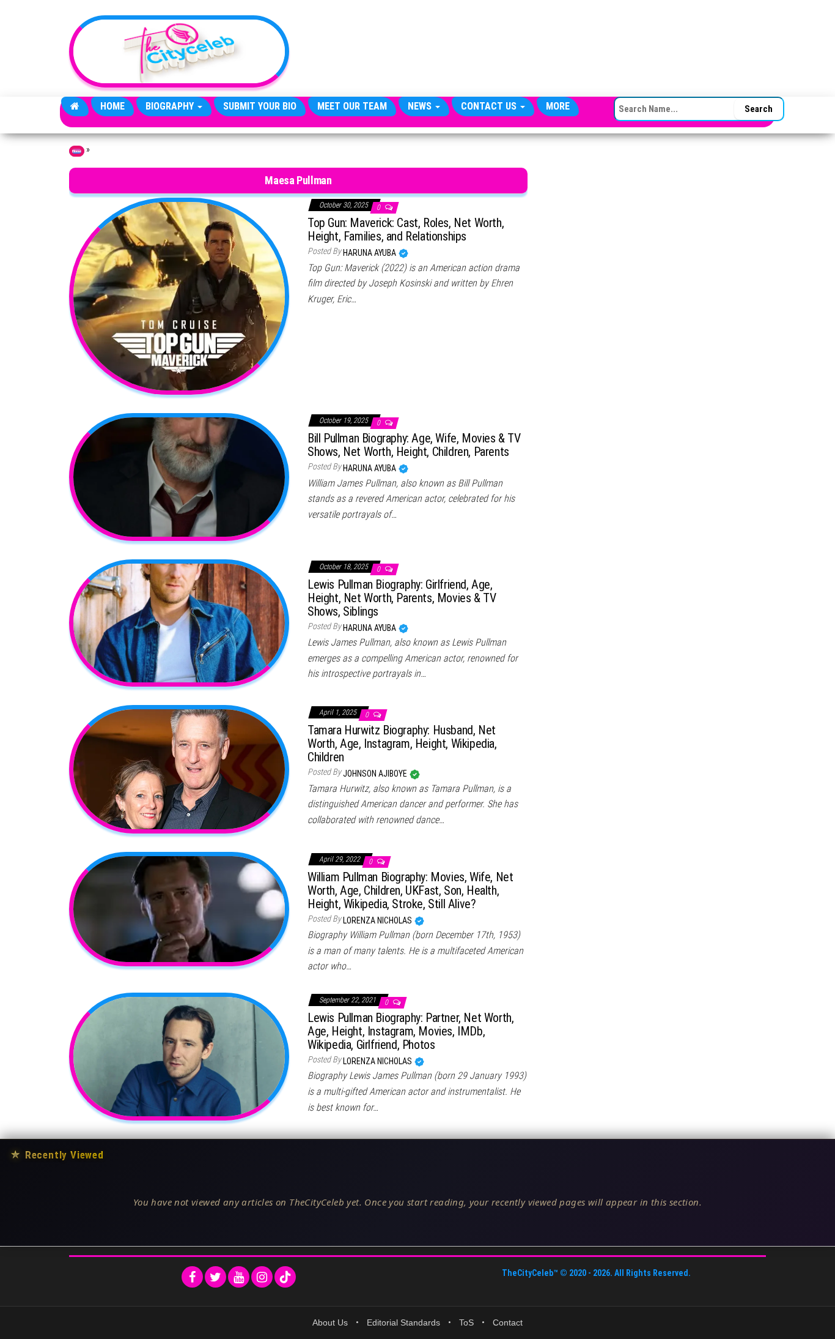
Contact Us (490, 106)
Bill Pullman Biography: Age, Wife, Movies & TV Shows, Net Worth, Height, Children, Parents (414, 445)
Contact (508, 1322)
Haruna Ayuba (370, 253)
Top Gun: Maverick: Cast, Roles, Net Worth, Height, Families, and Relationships (405, 229)
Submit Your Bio (259, 106)
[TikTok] (285, 1277)
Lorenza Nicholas (378, 920)
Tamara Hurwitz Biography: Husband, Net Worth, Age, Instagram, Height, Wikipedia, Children (402, 743)
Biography (170, 106)
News (421, 106)
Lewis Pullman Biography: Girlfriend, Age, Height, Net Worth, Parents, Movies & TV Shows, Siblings (401, 598)
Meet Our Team (352, 106)
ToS (466, 1322)
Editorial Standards (403, 1322)
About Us (330, 1322)
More (558, 106)
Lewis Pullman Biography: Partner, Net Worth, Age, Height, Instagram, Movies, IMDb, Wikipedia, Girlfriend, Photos (410, 1031)
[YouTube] (238, 1277)
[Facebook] (192, 1277)
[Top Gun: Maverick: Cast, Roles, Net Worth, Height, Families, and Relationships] (179, 295)
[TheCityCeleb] (75, 106)
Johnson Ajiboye (376, 773)
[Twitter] (215, 1277)
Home (112, 106)
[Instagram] (262, 1277)
